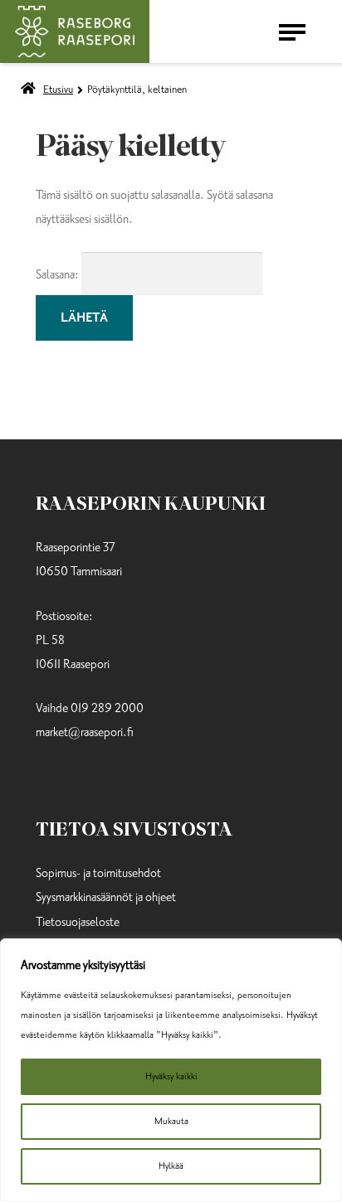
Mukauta (171, 1121)
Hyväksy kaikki (171, 1076)
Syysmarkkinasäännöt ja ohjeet (106, 897)
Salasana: (58, 275)
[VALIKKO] (295, 31)
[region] (171, 1070)
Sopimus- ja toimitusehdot (98, 873)
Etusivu (58, 89)
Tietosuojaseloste (78, 922)
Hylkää (171, 1166)
